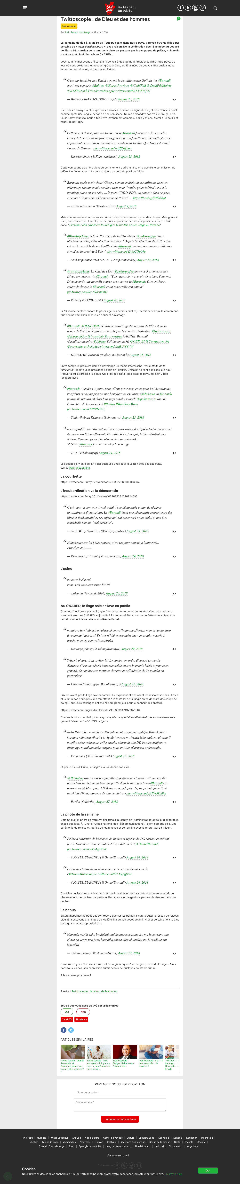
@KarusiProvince (117, 85)
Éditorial (177, 1137)
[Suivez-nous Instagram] (203, 8)
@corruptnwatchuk (80, 346)
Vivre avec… (176, 1146)
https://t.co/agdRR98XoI (149, 197)
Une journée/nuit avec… (118, 1146)
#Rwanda (166, 393)
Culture (130, 1137)
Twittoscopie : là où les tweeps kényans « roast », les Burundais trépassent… (98, 1064)
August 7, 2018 (126, 206)
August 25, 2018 (137, 530)
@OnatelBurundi (147, 843)
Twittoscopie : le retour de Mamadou (94, 991)
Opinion (99, 1142)
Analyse (76, 1137)
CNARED (67, 1019)
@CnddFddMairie (159, 85)
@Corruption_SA (157, 341)
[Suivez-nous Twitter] (188, 8)
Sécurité (188, 1142)
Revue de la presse (159, 1142)
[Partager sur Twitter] (71, 1030)
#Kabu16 (41, 1137)
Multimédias (69, 1142)
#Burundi (164, 80)
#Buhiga (98, 85)
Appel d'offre (92, 1137)
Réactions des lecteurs (132, 1142)
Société (201, 1142)
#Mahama (148, 393)
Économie (163, 1137)
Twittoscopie (69, 26)
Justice (34, 1142)
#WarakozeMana (99, 90)
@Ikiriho (99, 341)
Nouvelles (85, 1142)
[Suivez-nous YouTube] (195, 8)
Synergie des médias (90, 1146)
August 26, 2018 (114, 300)
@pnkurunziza (146, 236)
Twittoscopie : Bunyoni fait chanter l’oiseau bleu (124, 1063)
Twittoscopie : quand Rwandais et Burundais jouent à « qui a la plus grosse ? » (72, 1066)
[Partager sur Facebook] (64, 1030)
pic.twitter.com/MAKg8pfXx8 (112, 874)
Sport (71, 1146)
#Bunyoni (85, 444)
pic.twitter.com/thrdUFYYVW (113, 346)
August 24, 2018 (140, 354)
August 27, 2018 (132, 684)
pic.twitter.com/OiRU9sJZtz (86, 409)
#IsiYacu (28, 1137)
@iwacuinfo (96, 336)
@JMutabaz (75, 778)
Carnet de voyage (113, 1137)
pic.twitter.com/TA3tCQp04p (126, 251)
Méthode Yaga (50, 1142)
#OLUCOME (91, 326)
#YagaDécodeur (59, 1137)
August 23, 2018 (128, 99)
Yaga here (192, 1146)
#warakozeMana (78, 271)
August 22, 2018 (148, 259)
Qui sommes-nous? (118, 1155)
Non (83, 1011)
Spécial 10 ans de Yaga (51, 1146)
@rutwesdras (113, 336)
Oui (67, 1011)
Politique (111, 1142)
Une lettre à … (142, 1146)
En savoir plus (173, 1174)
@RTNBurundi (77, 90)
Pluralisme (81, 1019)
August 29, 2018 (132, 648)
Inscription (207, 1137)
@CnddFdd (138, 85)
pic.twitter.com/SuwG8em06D (87, 291)
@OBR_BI (137, 341)
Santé (177, 1142)
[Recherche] (215, 8)
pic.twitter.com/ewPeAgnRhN (86, 849)
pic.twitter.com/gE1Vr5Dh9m (146, 793)
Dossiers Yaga (146, 1137)
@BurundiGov (77, 336)
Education (191, 1137)
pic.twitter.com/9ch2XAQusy (113, 148)
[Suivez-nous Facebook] (180, 8)
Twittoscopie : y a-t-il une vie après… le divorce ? (150, 1063)
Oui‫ (208, 1170)
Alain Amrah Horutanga (77, 32)
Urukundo (159, 1146)
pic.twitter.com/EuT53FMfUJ (130, 90)
